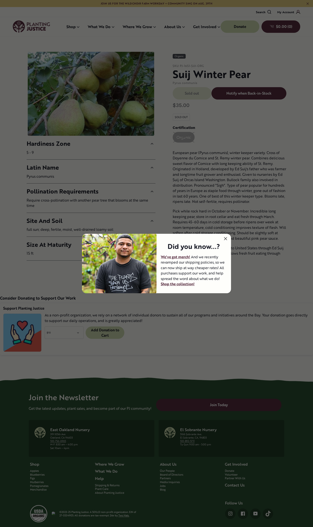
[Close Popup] (225, 238)
